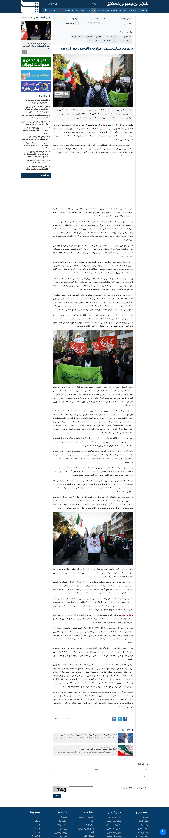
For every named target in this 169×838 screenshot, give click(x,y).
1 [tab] (31, 17)
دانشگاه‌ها (66, 19)
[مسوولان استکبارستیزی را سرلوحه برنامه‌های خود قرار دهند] (93, 80)
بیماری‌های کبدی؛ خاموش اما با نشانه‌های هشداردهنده (37, 161)
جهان (119, 10)
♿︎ (163, 831)
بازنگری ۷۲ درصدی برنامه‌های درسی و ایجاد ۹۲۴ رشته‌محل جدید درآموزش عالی (35, 145)
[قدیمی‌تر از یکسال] (125, 738)
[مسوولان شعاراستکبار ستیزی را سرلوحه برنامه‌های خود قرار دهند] (93, 182)
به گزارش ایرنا (128, 615)
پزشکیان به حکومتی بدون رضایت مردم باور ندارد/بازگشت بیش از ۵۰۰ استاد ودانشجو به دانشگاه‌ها (36, 154)
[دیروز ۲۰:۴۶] (36, 30)
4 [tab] (23, 17)
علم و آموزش (75, 19)
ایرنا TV (59, 10)
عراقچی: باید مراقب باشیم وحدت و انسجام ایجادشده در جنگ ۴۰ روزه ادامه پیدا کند (35, 46)
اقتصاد (130, 10)
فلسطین (88, 10)
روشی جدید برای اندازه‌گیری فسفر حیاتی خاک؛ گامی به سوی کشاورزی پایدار (35, 130)
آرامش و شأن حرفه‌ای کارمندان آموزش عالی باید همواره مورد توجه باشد (34, 123)
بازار (55, 10)
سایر (45, 10)
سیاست (135, 10)
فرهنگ (109, 10)
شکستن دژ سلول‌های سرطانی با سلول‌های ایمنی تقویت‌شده (37, 101)
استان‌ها (81, 10)
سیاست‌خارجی (101, 10)
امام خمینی (88, 36)
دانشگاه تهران (92, 41)
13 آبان (98, 36)
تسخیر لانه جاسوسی (111, 36)
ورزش (124, 10)
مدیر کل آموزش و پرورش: (108, 747)
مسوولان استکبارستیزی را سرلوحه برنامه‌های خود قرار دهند (96, 48)
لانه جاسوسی (126, 36)
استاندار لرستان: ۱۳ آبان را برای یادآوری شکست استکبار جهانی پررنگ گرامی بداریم (89, 735)
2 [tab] (28, 17)
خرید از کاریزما (74, 783)
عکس (76, 10)
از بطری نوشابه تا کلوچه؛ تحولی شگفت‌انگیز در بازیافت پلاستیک (37, 168)
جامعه (115, 10)
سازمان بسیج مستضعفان (122, 41)
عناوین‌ (142, 10)
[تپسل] (56, 764)
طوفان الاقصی (105, 41)
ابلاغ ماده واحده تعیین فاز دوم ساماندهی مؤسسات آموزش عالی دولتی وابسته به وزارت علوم (36, 109)
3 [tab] (26, 17)
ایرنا (127, 4)
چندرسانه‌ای (69, 10)
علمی (93, 10)
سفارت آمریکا (76, 36)
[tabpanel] (36, 38)
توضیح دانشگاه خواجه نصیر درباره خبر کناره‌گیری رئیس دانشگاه (35, 116)
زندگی (50, 10)
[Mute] (100, 784)
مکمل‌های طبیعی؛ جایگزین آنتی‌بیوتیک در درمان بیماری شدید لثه (35, 138)
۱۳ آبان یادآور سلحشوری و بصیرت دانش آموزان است (99, 749)
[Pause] (96, 784)
